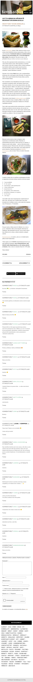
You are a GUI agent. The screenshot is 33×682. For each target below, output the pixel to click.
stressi (17, 655)
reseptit (10, 653)
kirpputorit (19, 637)
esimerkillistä (5, 629)
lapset (10, 641)
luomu (10, 643)
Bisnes (14, 627)
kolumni (27, 637)
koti (17, 639)
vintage (11, 664)
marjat (3, 647)
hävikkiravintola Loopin (20, 98)
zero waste (12, 666)
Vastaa (4, 291)
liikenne (19, 641)
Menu (26, 12)
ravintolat (24, 651)
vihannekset (18, 662)
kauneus (20, 633)
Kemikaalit (16, 635)
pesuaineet (18, 649)
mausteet (16, 647)
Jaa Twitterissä (12, 273)
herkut (10, 631)
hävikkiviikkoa (8, 50)
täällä (26, 609)
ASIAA (9, 627)
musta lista (4, 649)
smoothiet (11, 655)
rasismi (12, 651)
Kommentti (5, 561)
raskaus (17, 651)
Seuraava (28, 254)
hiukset (15, 631)
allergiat (4, 627)
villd (28, 662)
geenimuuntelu (15, 629)
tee (2, 657)
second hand (22, 653)
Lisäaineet (4, 643)
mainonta (16, 645)
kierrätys (4, 637)
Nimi (3, 577)
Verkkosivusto (5, 585)
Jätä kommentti (24, 263)
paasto (11, 649)
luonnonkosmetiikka (19, 643)
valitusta (21, 659)
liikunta (25, 641)
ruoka (16, 653)
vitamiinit (17, 664)
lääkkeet (22, 639)
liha (15, 641)
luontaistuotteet (6, 645)
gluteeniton (23, 629)
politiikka (25, 649)
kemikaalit (23, 635)
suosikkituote (25, 655)
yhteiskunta (25, 664)
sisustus (3, 655)
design (19, 627)
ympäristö (4, 666)
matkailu (9, 647)
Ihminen (21, 631)
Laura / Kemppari (20, 423)
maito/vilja (23, 645)
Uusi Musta (14, 659)
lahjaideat (4, 641)
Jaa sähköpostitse (21, 273)
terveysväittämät (22, 657)
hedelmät (4, 631)
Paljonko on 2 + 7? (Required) (9, 593)
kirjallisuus (11, 637)
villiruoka (4, 664)
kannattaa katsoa (11, 633)
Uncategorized (5, 659)
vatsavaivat (4, 662)
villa (24, 662)
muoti (21, 647)
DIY (23, 627)
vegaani (11, 662)
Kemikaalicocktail (6, 635)
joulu (2, 633)
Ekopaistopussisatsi (6, 237)
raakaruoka (4, 651)
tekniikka (7, 657)
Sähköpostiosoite (6, 580)
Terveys (13, 657)
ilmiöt (26, 631)
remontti (4, 653)
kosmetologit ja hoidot (8, 639)
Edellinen (4, 254)
